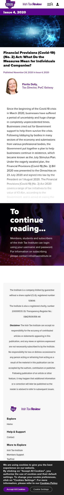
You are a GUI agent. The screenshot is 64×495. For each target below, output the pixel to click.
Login (58, 4)
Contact (10, 437)
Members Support (15, 454)
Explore (50, 4)
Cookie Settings (41, 489)
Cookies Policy (49, 483)
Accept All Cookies (16, 489)
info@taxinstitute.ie (39, 256)
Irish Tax (32, 4)
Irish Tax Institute (15, 450)
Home (10, 424)
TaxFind (10, 459)
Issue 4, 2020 (42, 72)
